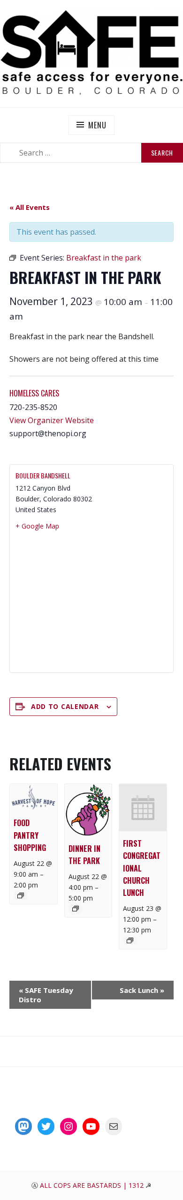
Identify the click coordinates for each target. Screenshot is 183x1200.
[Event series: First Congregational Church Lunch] (130, 940)
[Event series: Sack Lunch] (20, 895)
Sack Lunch (142, 990)
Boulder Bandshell (42, 475)
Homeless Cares (34, 393)
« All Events (29, 207)
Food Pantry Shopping (30, 835)
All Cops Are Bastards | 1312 (92, 1185)
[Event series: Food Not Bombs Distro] (75, 908)
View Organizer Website (51, 420)
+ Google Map (37, 526)
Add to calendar (65, 706)
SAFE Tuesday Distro (46, 994)
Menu (97, 125)
